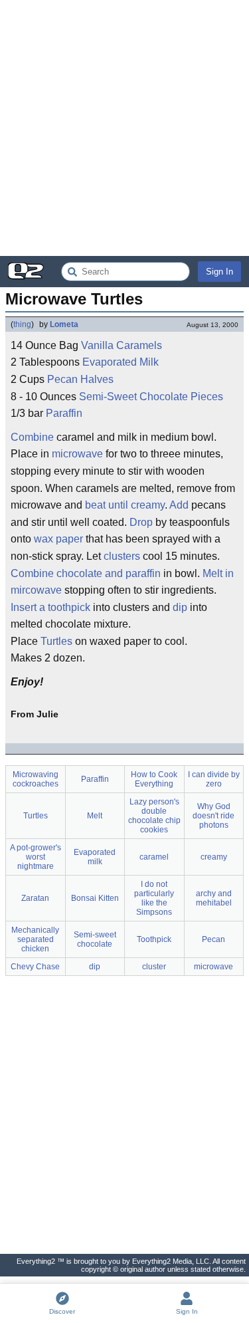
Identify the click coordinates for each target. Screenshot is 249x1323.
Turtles (56, 641)
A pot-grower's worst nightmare (35, 857)
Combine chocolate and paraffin (86, 573)
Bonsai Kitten (95, 898)
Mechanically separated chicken (35, 939)
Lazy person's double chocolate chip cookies (154, 815)
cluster (154, 966)
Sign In (219, 272)
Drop (141, 522)
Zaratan (35, 898)
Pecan (213, 939)
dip (180, 607)
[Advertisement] (124, 128)
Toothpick (154, 939)
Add (179, 505)
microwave (77, 453)
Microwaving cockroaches (35, 779)
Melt (94, 815)
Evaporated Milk (120, 362)
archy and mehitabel (214, 898)
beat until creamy (125, 505)
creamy (214, 857)
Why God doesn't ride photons (213, 816)
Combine (32, 437)
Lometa (64, 324)
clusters (122, 556)
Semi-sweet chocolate (95, 939)
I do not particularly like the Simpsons (154, 898)
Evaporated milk (95, 857)
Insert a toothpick (50, 607)
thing (22, 324)
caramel (154, 857)
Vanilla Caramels (121, 345)
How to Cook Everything (154, 779)
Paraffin (64, 413)
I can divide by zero (214, 779)
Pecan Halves (80, 379)
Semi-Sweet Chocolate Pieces (151, 396)
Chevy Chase (35, 966)
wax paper (58, 538)
